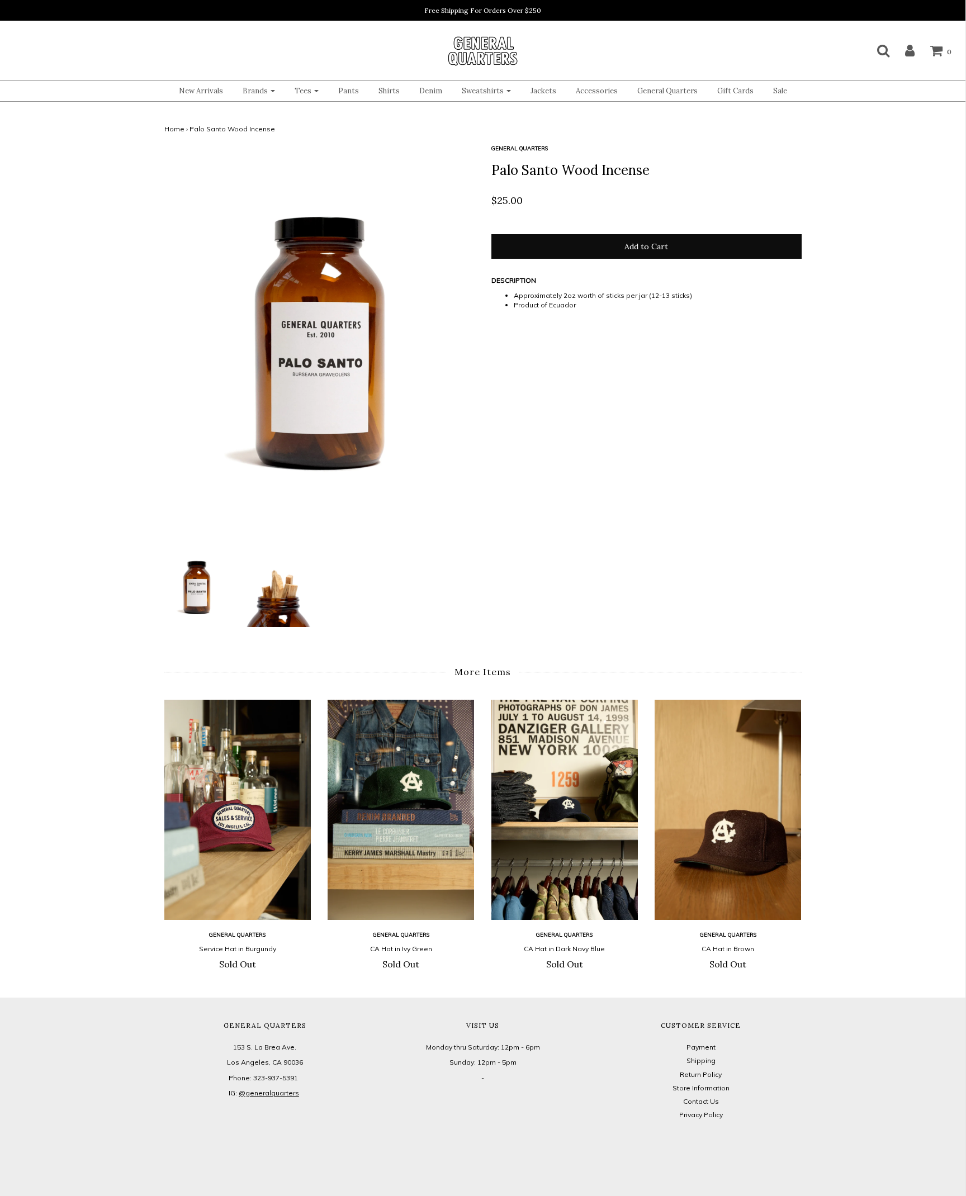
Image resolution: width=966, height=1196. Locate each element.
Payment (701, 1047)
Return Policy (701, 1074)
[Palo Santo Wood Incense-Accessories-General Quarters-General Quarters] (278, 585)
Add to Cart (646, 246)
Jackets (543, 91)
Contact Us (701, 1101)
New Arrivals (201, 91)
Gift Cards (735, 91)
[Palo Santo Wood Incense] (196, 585)
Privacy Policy (701, 1114)
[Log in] (903, 50)
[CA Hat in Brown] (728, 810)
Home (174, 129)
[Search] (876, 50)
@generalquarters (269, 1093)
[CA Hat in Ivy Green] (401, 810)
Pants (348, 91)
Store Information (701, 1088)
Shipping (701, 1060)
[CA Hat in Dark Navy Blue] (564, 810)
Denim (430, 91)
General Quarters (667, 91)
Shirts (389, 91)
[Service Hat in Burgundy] (237, 809)
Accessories (597, 91)
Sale (780, 91)
